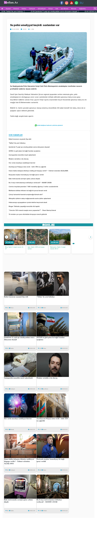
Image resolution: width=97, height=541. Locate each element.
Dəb (57, 8)
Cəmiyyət (32, 8)
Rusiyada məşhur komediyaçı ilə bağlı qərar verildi (26, 175)
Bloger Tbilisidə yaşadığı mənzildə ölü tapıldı (24, 206)
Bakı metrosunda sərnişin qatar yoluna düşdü (24, 179)
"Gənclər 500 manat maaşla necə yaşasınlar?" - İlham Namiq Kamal (32, 210)
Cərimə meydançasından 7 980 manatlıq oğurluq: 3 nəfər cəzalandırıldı (33, 186)
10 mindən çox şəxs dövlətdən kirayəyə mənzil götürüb (28, 214)
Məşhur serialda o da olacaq (18, 159)
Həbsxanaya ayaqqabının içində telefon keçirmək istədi (28, 202)
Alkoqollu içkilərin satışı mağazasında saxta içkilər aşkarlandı (30, 198)
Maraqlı (73, 8)
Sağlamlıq (82, 8)
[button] (6, 237)
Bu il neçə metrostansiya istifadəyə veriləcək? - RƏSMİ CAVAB (30, 183)
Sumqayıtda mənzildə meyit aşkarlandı (22, 155)
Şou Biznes (45, 388)
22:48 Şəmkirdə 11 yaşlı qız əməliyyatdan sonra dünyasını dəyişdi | (32, 11)
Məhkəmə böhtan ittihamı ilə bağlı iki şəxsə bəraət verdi (28, 190)
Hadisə (24, 8)
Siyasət (8, 8)
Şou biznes (64, 8)
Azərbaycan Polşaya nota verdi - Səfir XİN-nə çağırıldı (27, 167)
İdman (44, 307)
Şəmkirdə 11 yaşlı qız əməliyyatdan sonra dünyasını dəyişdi (29, 147)
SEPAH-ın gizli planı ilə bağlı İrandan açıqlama (24, 151)
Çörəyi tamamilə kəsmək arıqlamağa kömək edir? (26, 194)
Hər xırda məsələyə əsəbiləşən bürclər (22, 163)
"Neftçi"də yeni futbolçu (17, 143)
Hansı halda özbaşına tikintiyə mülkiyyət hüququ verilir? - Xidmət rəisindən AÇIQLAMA (38, 171)
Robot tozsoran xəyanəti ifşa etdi (20, 139)
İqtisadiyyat (42, 8)
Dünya (50, 8)
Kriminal (16, 8)
